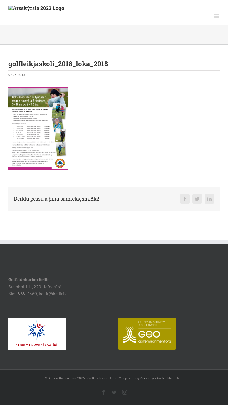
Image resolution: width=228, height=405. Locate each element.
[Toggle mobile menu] (217, 16)
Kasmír (145, 378)
